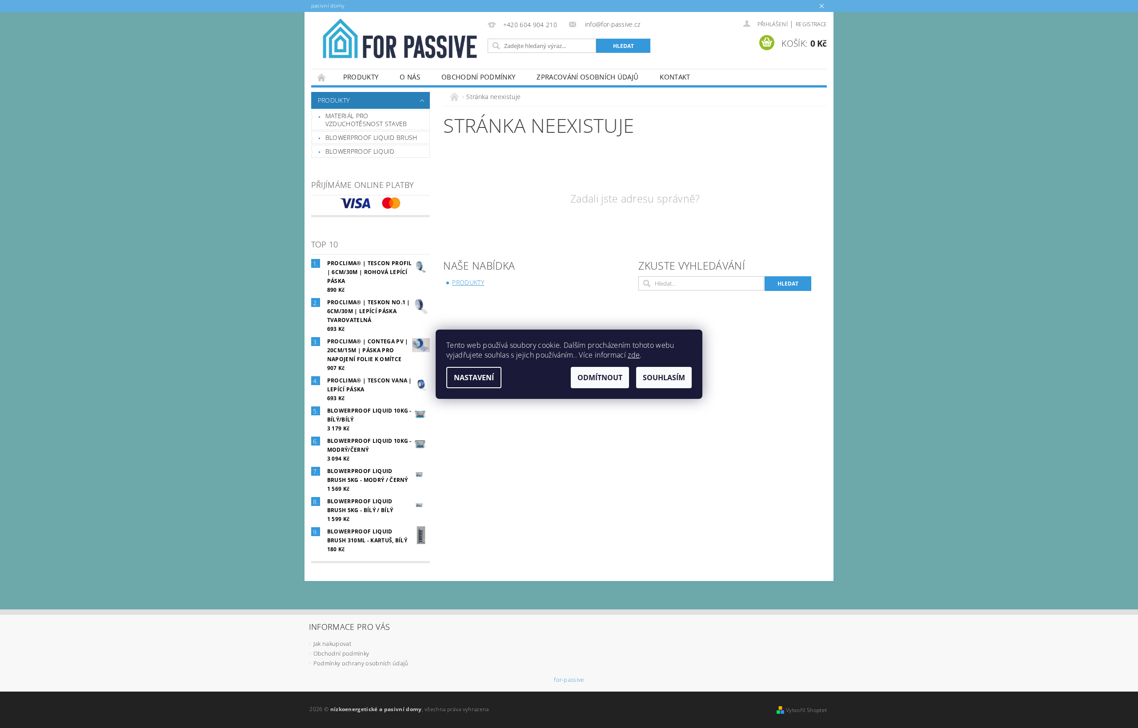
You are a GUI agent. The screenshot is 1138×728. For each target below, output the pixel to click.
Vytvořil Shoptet (806, 710)
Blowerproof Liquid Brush (371, 137)
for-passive (569, 680)
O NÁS (410, 76)
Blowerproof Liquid (360, 151)
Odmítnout (599, 377)
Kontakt (675, 76)
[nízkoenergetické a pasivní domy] (398, 42)
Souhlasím (664, 377)
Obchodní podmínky (478, 76)
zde (634, 355)
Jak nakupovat (332, 644)
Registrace (811, 24)
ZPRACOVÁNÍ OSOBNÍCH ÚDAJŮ (587, 76)
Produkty (361, 76)
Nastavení (474, 377)
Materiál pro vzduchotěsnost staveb (366, 119)
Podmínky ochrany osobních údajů (361, 663)
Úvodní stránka (322, 77)
